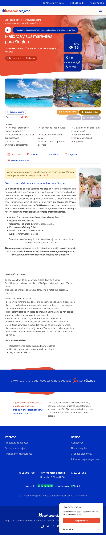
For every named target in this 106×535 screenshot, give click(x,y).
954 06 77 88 (77, 3)
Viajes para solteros (14, 19)
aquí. (46, 175)
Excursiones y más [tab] (18, 160)
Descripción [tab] (14, 154)
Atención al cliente (53, 3)
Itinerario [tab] (33, 154)
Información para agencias (85, 459)
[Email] (26, 117)
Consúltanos (84, 380)
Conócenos (77, 442)
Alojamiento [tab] (72, 154)
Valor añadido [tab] (52, 154)
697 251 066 (98, 3)
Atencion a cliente (53, 472)
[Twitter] (22, 117)
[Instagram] (42, 526)
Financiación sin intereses (18, 453)
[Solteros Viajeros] (16, 10)
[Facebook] (17, 117)
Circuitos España (33, 19)
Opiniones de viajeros (16, 448)
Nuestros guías (79, 448)
